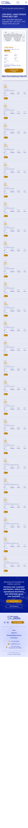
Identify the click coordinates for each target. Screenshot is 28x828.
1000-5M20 (5, 243)
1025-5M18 (5, 519)
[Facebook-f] (4, 622)
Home (4, 19)
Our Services (14, 638)
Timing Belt (10, 19)
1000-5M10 (5, 106)
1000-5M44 (5, 382)
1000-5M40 (5, 362)
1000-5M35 (5, 343)
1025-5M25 (5, 559)
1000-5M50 (5, 421)
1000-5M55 (5, 441)
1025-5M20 (5, 539)
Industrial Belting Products (14, 635)
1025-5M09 (5, 460)
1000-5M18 (5, 224)
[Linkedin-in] (7, 622)
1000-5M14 (5, 165)
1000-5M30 (5, 323)
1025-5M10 (5, 480)
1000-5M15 (5, 184)
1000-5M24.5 (5, 264)
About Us (14, 633)
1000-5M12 (5, 125)
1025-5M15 (5, 500)
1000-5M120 (6, 145)
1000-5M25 (5, 284)
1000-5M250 (6, 303)
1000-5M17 (5, 204)
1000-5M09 (5, 86)
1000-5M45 (5, 402)
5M (11, 21)
